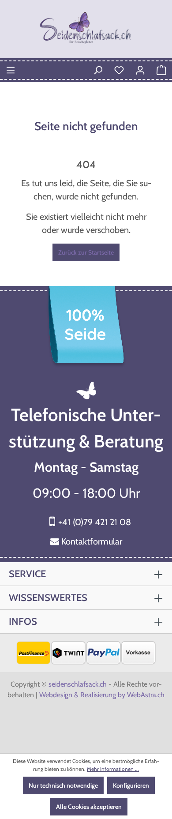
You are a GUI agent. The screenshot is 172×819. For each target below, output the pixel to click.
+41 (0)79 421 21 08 (94, 522)
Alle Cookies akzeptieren (89, 807)
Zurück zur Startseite (86, 252)
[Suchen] (97, 70)
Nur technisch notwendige (63, 785)
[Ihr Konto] (140, 70)
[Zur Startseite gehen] (86, 29)
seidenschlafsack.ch (78, 684)
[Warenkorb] (161, 70)
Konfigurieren (131, 785)
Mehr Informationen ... (113, 769)
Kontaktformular (91, 541)
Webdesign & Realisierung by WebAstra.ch (102, 695)
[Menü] (10, 70)
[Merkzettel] (119, 70)
